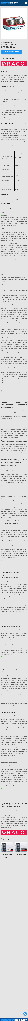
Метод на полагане (7, 123)
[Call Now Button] (25, 1014)
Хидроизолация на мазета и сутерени (11, 669)
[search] (21, 2)
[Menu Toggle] (26, 3)
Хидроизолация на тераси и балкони (11, 626)
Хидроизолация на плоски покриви (10, 572)
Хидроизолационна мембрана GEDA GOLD (21, 855)
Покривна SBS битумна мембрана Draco (11, 520)
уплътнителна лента (9, 58)
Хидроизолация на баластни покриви (11, 577)
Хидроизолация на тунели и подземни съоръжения (14, 759)
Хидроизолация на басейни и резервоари (12, 800)
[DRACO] (14, 63)
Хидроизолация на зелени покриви (10, 575)
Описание (4, 71)
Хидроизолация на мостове (8, 712)
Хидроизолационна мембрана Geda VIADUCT (7, 856)
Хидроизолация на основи (8, 671)
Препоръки (4, 195)
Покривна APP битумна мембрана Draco (12, 523)
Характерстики (6, 148)
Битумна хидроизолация (12, 56)
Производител (5, 204)
